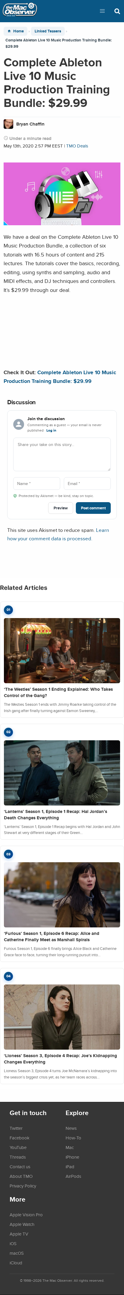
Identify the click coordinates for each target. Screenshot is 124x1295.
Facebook (19, 1137)
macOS (17, 1253)
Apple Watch (22, 1224)
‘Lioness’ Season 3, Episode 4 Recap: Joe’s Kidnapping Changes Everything (60, 1058)
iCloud (16, 1262)
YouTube (18, 1147)
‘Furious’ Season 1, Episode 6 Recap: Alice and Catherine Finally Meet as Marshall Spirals (51, 936)
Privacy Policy (23, 1185)
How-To (73, 1137)
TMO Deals (77, 146)
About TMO (21, 1176)
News (71, 1128)
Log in (51, 430)
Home (18, 31)
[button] (102, 11)
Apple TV (19, 1233)
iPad (70, 1166)
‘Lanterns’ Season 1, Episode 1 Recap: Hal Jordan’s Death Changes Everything (55, 814)
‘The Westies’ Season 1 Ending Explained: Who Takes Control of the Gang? (58, 692)
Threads (18, 1157)
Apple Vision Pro (26, 1214)
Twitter (16, 1128)
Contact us (20, 1166)
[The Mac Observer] (20, 11)
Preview (61, 508)
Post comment (93, 508)
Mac (70, 1147)
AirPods (73, 1176)
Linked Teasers (48, 31)
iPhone (72, 1157)
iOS (13, 1243)
